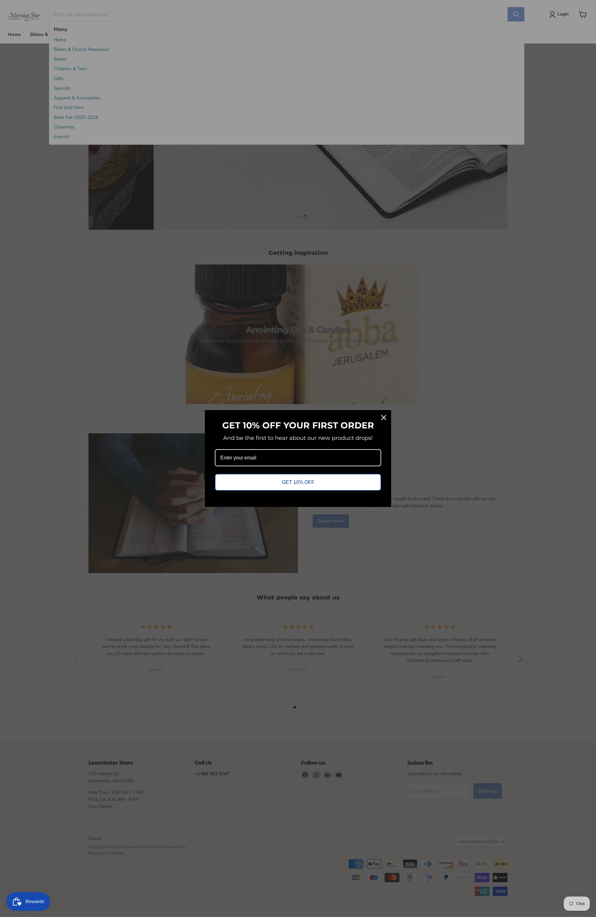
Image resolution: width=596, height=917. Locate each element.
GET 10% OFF (298, 482)
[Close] (383, 417)
